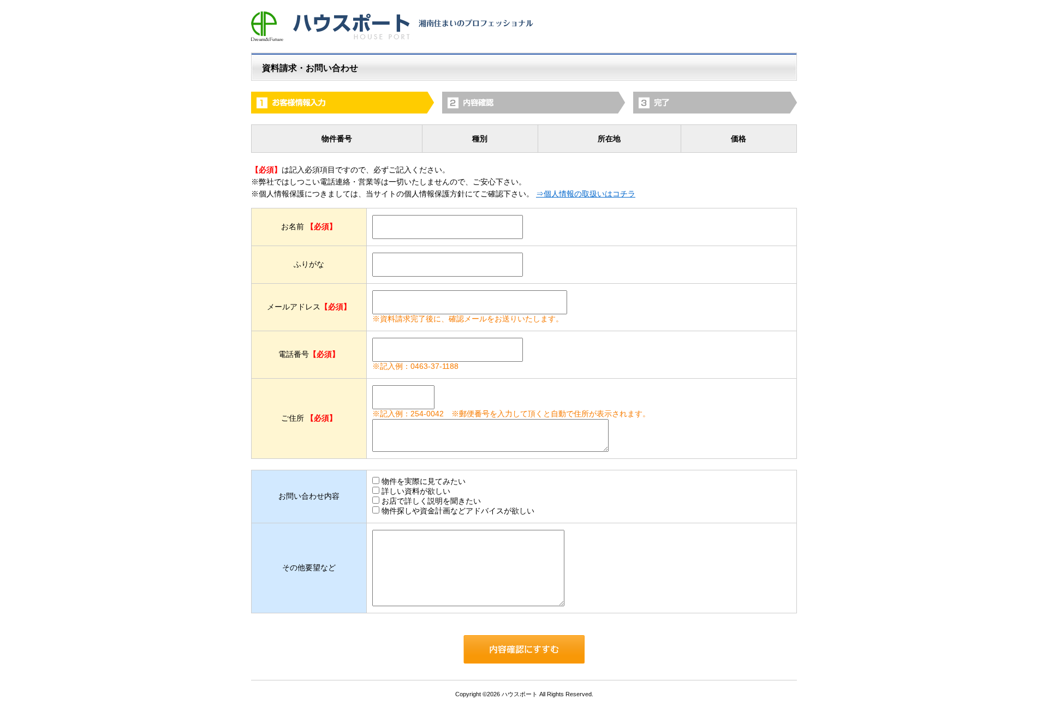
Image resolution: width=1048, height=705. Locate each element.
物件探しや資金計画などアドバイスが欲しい (458, 510)
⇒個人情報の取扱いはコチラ (585, 193)
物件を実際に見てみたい (424, 481)
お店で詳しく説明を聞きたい (431, 501)
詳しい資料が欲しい (416, 491)
